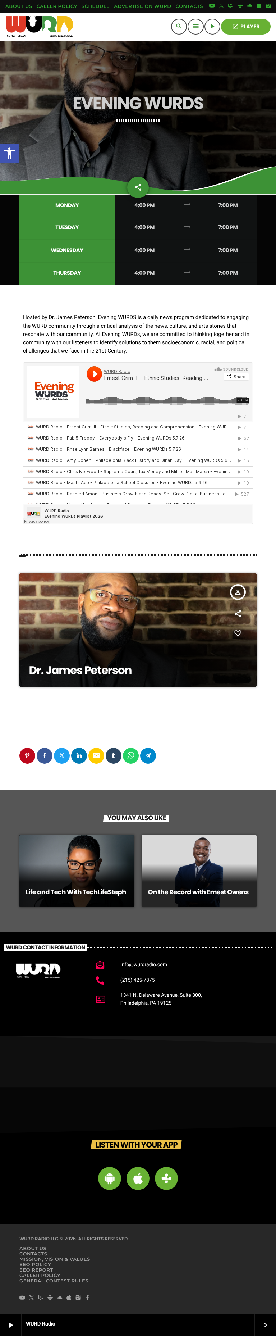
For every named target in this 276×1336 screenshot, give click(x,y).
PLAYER (246, 27)
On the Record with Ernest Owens (198, 892)
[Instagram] (268, 6)
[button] (9, 153)
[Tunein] (240, 6)
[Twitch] (231, 6)
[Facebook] (88, 1298)
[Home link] (39, 26)
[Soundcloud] (250, 6)
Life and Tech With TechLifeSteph (76, 892)
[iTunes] (259, 6)
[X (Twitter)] (221, 6)
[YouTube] (212, 6)
